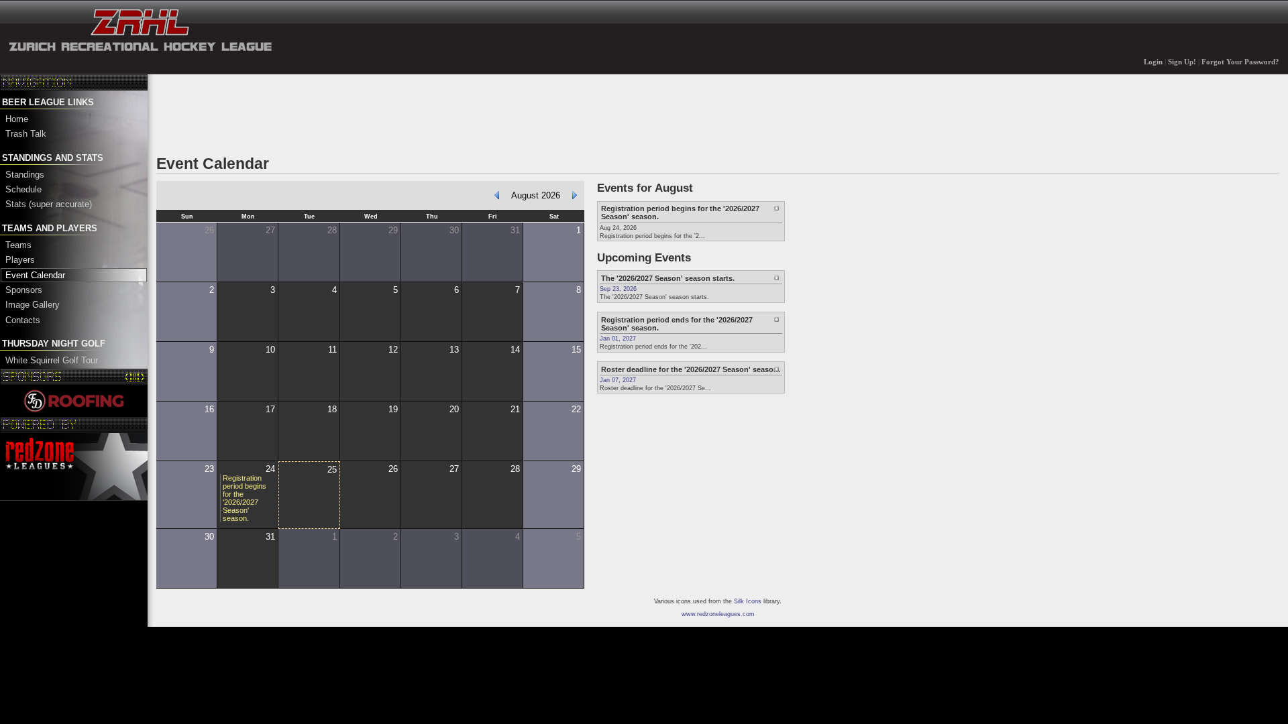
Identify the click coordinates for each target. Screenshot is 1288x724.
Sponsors (23, 290)
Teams (18, 245)
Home (16, 119)
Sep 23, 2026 (618, 289)
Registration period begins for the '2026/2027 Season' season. (244, 498)
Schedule (23, 189)
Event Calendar (35, 275)
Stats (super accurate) (48, 204)
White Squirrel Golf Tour (51, 360)
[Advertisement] (400, 113)
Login (1153, 62)
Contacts (22, 320)
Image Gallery (32, 305)
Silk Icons (747, 601)
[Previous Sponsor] (130, 376)
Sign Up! (1182, 62)
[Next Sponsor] (140, 376)
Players (20, 260)
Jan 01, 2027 (618, 338)
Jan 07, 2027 (618, 380)
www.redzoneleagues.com (718, 614)
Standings (24, 175)
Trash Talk (25, 134)
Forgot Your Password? (1240, 62)
